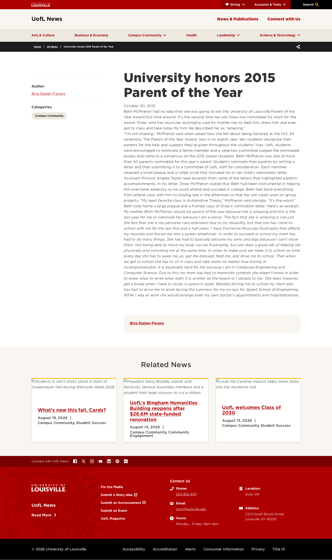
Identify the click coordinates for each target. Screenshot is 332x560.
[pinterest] (117, 461)
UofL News (44, 505)
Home (37, 46)
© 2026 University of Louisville (59, 549)
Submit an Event (114, 510)
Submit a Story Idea (117, 495)
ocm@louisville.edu (191, 509)
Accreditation (165, 549)
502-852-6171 (186, 494)
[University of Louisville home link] (41, 4)
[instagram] (92, 461)
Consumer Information (223, 549)
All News (52, 46)
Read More (42, 515)
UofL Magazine (113, 518)
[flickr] (126, 461)
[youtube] (100, 461)
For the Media (112, 487)
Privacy (258, 549)
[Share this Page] (297, 47)
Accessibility (133, 549)
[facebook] (75, 461)
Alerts (190, 549)
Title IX (278, 549)
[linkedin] (109, 461)
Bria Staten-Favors (147, 323)
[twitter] (83, 461)
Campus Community (49, 115)
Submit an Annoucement (121, 503)
